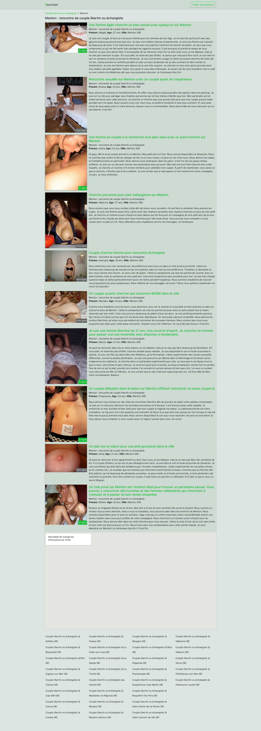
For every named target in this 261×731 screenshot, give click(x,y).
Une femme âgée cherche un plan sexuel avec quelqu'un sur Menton (140, 25)
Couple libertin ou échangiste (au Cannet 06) (107, 682)
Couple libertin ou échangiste (61, 13)
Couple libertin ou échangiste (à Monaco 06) (106, 704)
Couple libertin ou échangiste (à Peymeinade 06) (149, 671)
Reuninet (51, 4)
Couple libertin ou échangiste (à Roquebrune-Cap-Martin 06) (149, 682)
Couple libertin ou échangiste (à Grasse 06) (106, 639)
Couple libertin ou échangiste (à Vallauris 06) (193, 650)
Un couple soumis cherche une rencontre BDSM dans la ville (134, 293)
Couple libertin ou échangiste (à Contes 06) (63, 715)
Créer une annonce (203, 4)
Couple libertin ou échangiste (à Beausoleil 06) (63, 650)
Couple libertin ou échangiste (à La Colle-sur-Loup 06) (107, 650)
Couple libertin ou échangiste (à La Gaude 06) (107, 660)
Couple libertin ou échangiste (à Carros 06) (63, 704)
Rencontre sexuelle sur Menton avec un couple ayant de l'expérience (140, 79)
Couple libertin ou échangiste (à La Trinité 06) (107, 671)
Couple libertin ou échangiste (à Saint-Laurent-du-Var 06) (149, 715)
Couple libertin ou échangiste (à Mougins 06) (149, 639)
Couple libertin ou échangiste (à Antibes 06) (63, 639)
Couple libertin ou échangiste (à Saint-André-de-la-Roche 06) (149, 704)
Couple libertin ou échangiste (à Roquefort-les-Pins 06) (149, 693)
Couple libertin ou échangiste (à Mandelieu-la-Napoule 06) (106, 693)
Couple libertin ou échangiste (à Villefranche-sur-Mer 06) (193, 671)
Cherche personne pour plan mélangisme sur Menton (128, 195)
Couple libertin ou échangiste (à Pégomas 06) (149, 660)
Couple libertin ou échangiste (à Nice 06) (152, 650)
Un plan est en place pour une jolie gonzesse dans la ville (131, 446)
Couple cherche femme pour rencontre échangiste (127, 253)
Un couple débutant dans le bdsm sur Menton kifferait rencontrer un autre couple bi (152, 388)
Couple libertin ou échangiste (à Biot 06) (65, 660)
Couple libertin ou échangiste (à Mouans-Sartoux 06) (106, 715)
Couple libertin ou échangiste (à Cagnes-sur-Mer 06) (63, 671)
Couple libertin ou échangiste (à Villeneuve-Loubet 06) (193, 682)
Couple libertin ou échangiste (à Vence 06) (193, 660)
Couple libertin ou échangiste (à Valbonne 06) (193, 639)
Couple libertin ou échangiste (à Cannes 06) (63, 682)
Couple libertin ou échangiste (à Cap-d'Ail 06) (63, 693)
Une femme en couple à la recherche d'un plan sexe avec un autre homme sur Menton (147, 139)
